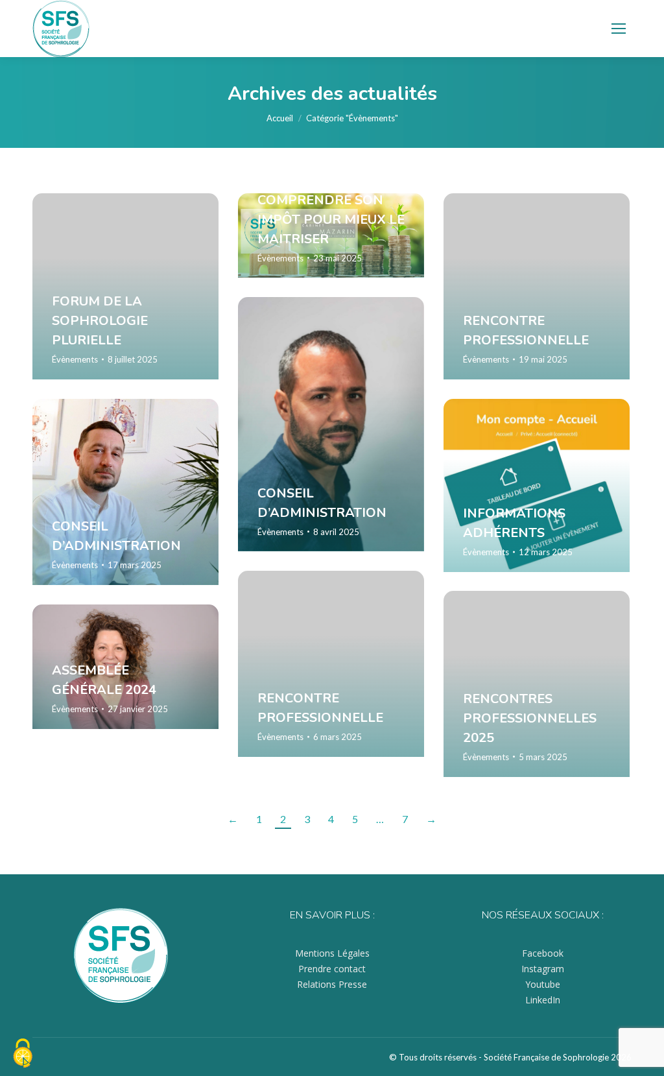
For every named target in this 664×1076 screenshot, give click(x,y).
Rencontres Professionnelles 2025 (530, 718)
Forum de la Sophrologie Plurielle (100, 321)
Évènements (75, 359)
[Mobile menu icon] (619, 29)
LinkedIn (542, 1000)
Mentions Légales (332, 953)
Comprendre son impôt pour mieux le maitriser (331, 219)
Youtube (542, 984)
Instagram (542, 968)
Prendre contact (332, 968)
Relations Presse (332, 984)
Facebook (542, 953)
